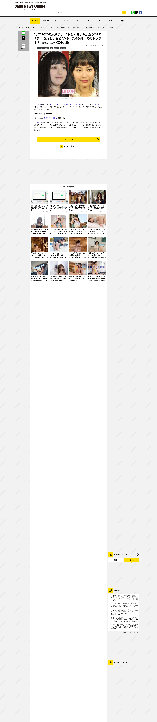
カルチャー (67, 21)
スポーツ (46, 21)
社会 (56, 21)
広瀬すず (56, 48)
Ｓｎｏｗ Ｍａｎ (68, 104)
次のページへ (68, 139)
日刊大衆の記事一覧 (131, 632)
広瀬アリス (38, 122)
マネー (111, 21)
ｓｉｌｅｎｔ (54, 104)
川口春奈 (38, 104)
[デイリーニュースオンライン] (30, 6)
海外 (89, 21)
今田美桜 (40, 48)
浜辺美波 (46, 48)
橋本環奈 (63, 48)
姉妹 (51, 48)
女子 (100, 21)
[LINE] (133, 12)
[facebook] (140, 12)
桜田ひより (95, 104)
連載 (122, 21)
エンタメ (35, 21)
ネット (78, 21)
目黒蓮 (78, 104)
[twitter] (136, 12)
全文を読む (23, 48)
